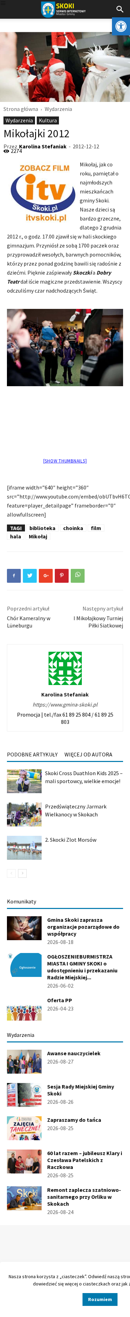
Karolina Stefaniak (43, 146)
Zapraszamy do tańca (74, 1119)
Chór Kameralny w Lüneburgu (28, 622)
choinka (73, 528)
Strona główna (20, 108)
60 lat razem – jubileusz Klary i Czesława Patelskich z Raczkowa (84, 1160)
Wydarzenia (58, 108)
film (96, 528)
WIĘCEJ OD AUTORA (88, 754)
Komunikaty (21, 901)
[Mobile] (3, 3)
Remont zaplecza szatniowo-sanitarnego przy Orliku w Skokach (84, 1196)
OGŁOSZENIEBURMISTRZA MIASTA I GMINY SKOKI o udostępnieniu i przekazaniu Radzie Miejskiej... (82, 967)
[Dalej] (22, 873)
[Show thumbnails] (65, 461)
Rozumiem (100, 1299)
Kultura (48, 120)
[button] (121, 26)
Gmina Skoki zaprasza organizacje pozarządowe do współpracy (83, 926)
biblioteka (42, 528)
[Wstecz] (11, 873)
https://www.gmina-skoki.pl (65, 704)
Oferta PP (59, 1000)
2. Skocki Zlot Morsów (70, 839)
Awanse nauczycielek (74, 1053)
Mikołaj (38, 536)
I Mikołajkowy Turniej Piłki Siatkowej (98, 622)
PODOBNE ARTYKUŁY (32, 754)
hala (15, 536)
